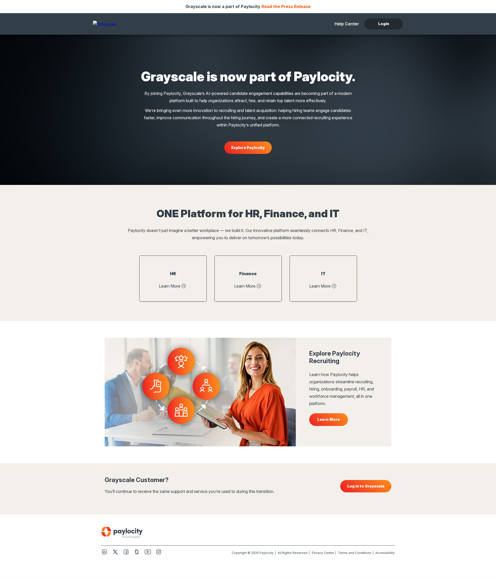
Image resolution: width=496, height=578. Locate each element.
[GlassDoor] (137, 554)
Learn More (169, 286)
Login (383, 23)
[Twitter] (115, 554)
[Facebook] (126, 554)
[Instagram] (159, 554)
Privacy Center (323, 553)
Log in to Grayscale (365, 486)
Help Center (347, 23)
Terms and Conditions (354, 553)
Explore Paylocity (248, 147)
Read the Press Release (286, 6)
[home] (125, 23)
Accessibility (385, 553)
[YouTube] (148, 554)
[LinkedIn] (104, 554)
